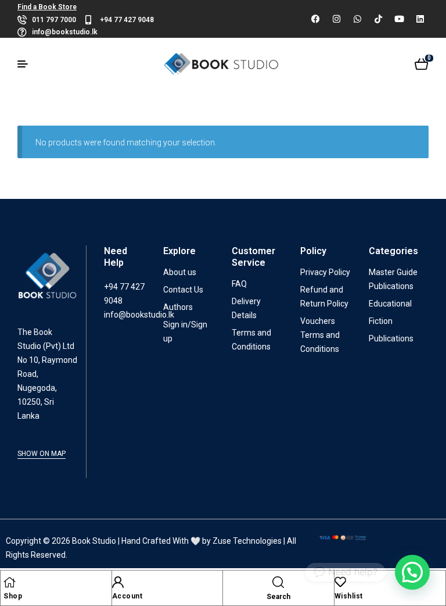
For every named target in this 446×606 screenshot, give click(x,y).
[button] (412, 572)
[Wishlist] (340, 582)
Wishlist (348, 596)
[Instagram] (336, 19)
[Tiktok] (378, 19)
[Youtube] (399, 19)
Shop (12, 596)
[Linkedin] (420, 19)
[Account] (118, 582)
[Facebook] (315, 19)
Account (127, 596)
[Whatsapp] (357, 19)
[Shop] (9, 582)
